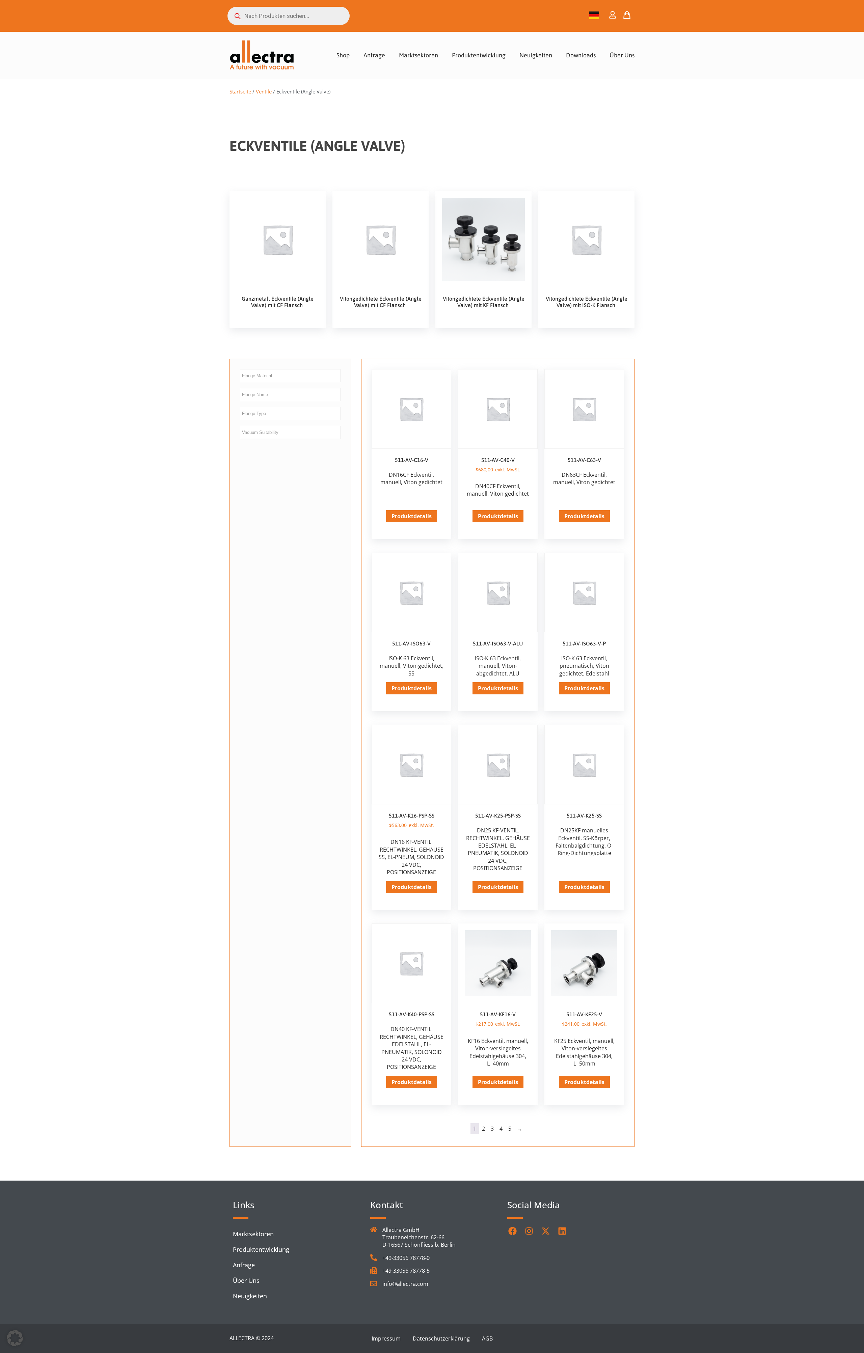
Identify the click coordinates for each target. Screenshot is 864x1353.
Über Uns (622, 55)
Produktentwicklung (479, 55)
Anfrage (374, 55)
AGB (487, 1338)
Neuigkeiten (535, 55)
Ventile (264, 91)
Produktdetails (412, 516)
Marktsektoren (418, 55)
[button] (15, 1338)
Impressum (386, 1338)
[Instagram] (529, 1231)
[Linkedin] (562, 1231)
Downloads (581, 55)
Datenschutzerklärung (441, 1338)
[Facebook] (512, 1231)
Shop (343, 55)
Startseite (240, 91)
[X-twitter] (545, 1231)
